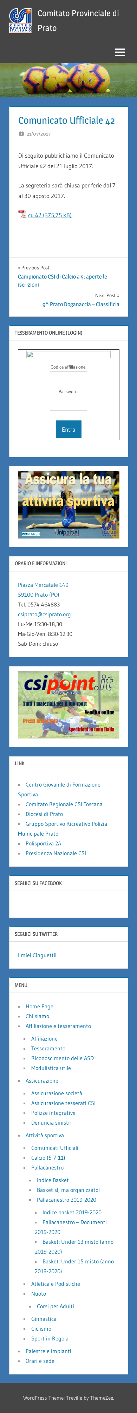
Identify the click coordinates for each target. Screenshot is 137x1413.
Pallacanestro (47, 1167)
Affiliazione (44, 1038)
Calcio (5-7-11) (48, 1157)
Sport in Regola (49, 1338)
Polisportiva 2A (43, 843)
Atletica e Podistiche (55, 1283)
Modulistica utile (51, 1067)
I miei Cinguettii (37, 955)
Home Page (39, 1006)
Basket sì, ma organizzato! (68, 1189)
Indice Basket (53, 1180)
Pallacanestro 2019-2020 (66, 1199)
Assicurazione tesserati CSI (63, 1102)
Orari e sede (40, 1360)
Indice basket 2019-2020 (72, 1212)
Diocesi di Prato (44, 813)
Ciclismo (41, 1328)
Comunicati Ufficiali (54, 1147)
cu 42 (34, 215)
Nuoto (38, 1293)
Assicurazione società (56, 1093)
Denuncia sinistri (51, 1122)
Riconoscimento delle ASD (62, 1058)
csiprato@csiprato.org (44, 614)
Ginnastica (44, 1318)
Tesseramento (48, 1048)
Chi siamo (37, 1016)
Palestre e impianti (48, 1350)
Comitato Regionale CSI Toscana (64, 804)
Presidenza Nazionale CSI (56, 853)
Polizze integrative (53, 1112)
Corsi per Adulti (55, 1306)
